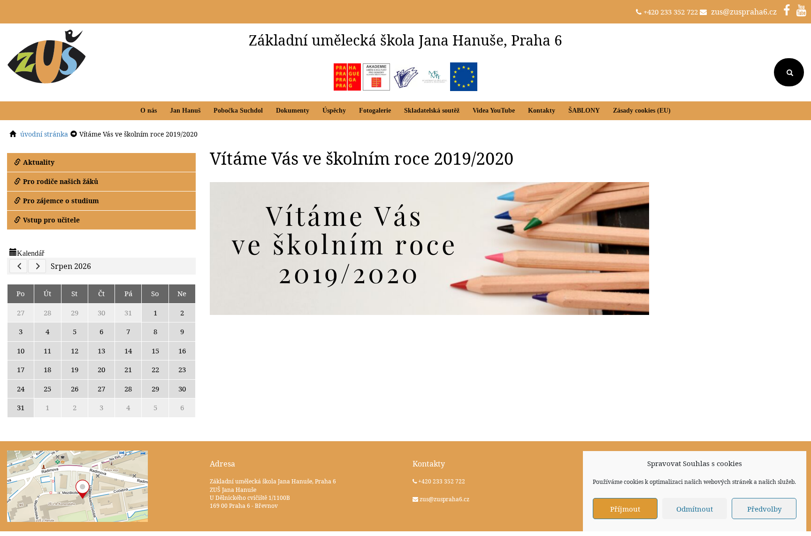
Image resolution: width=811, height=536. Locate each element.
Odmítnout (694, 508)
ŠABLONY (584, 110)
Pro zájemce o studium (61, 200)
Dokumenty (292, 110)
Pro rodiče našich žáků (60, 181)
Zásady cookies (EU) (642, 110)
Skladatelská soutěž (431, 110)
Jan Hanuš (185, 110)
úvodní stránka (44, 134)
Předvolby (764, 508)
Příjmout (625, 508)
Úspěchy (334, 110)
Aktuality (38, 162)
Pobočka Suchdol (238, 110)
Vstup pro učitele (51, 219)
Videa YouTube (494, 110)
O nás (148, 110)
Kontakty (541, 110)
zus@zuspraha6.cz (744, 12)
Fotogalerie (375, 110)
